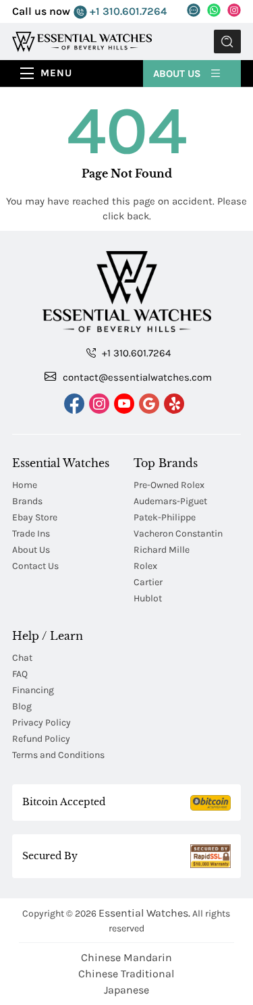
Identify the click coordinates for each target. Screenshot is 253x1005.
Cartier (148, 582)
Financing (33, 690)
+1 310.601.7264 (127, 11)
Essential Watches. (144, 912)
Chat (22, 657)
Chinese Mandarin (126, 957)
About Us (178, 73)
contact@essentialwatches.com (136, 377)
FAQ (20, 674)
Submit (227, 41)
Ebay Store (34, 517)
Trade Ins (31, 533)
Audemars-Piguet (170, 501)
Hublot (148, 598)
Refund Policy (41, 738)
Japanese (126, 989)
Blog (22, 706)
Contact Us (35, 566)
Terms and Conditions (58, 755)
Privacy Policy (41, 722)
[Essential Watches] (82, 41)
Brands (27, 501)
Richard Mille (162, 549)
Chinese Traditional (126, 973)
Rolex (145, 566)
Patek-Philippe (165, 517)
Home (24, 485)
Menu (56, 73)
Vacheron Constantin (178, 533)
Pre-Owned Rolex (169, 485)
